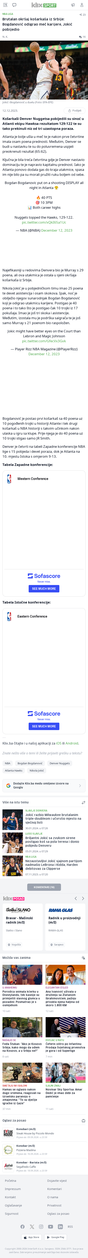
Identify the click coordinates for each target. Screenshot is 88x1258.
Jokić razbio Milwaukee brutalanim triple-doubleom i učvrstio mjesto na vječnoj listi (53, 819)
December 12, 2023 (56, 230)
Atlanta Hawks (13, 770)
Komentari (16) (44, 887)
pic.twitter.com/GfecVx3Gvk (44, 341)
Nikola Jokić (37, 770)
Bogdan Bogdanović (30, 763)
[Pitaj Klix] (14, 5)
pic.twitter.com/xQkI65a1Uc (44, 222)
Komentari (54, 1189)
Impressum (13, 1189)
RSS (70, 1227)
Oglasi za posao (58, 1214)
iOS (58, 743)
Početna (10, 1181)
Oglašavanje (13, 1205)
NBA (7, 763)
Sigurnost (11, 1214)
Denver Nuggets (60, 763)
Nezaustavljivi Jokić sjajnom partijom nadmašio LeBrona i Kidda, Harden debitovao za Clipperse (53, 865)
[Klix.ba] (44, 4)
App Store (33, 1237)
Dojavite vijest (57, 1181)
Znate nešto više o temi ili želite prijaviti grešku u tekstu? (42, 753)
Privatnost (54, 1205)
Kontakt (10, 1197)
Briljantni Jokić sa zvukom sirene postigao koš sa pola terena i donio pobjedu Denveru (52, 842)
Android (71, 743)
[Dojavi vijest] (73, 5)
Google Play (57, 1237)
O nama (52, 1197)
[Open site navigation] (5, 4)
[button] (75, 898)
